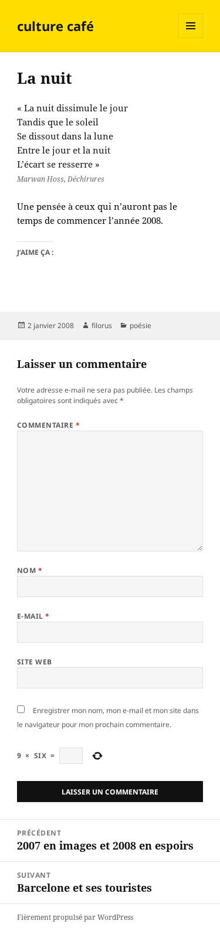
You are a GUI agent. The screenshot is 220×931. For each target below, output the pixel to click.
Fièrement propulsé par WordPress (75, 917)
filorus (102, 325)
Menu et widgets (191, 37)
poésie (140, 325)
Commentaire (48, 425)
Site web (34, 662)
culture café (55, 26)
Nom (29, 570)
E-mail (33, 616)
